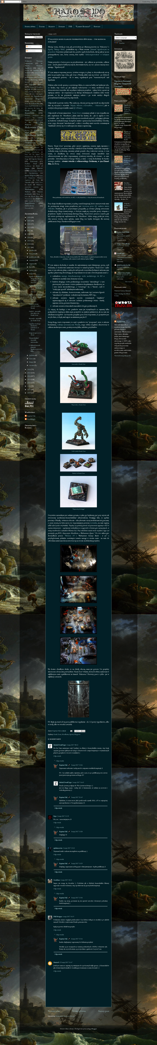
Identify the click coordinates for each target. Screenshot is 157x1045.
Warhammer (29, 189)
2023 (29, 227)
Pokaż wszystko (128, 281)
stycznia (31, 365)
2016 (29, 369)
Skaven (40, 168)
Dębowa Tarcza (36, 84)
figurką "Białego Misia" (56, 49)
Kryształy (27, 118)
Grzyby (40, 106)
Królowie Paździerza (32, 115)
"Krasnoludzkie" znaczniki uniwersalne (34, 340)
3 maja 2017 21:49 (77, 797)
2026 (29, 217)
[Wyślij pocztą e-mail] (75, 731)
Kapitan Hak (63, 765)
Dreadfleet (39, 87)
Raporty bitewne (37, 159)
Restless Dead (31, 163)
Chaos (35, 82)
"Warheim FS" (69, 535)
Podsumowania (29, 157)
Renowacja (33, 161)
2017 (29, 247)
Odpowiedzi (60, 761)
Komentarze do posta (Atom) (65, 1016)
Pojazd (38, 156)
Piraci (26, 154)
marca (31, 358)
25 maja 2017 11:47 (66, 962)
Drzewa (39, 89)
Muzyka (27, 138)
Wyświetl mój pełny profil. (122, 355)
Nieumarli (29, 140)
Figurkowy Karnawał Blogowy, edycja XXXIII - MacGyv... (35, 279)
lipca (31, 267)
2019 (29, 240)
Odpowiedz (57, 756)
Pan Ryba (38, 150)
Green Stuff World (30, 106)
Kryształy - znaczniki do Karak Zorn (35, 319)
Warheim (27, 192)
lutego (31, 362)
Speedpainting (33, 173)
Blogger (94, 1029)
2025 (29, 220)
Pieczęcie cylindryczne (32, 152)
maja (31, 273)
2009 (29, 393)
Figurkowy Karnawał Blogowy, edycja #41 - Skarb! (127, 135)
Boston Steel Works (123, 232)
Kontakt (97, 26)
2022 (29, 230)
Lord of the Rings (34, 121)
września (32, 260)
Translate (122, 43)
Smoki (30, 171)
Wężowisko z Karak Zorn (78, 405)
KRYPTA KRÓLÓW (123, 265)
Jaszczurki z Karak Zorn (78, 364)
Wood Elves (35, 196)
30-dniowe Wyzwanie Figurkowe (34, 65)
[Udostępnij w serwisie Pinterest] (84, 731)
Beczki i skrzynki (37, 75)
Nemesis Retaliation (123, 267)
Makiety (51, 26)
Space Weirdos (38, 171)
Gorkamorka (35, 103)
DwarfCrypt (120, 253)
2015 (29, 373)
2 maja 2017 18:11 (66, 880)
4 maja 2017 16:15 (68, 916)
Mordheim (65, 734)
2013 (29, 379)
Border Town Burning (34, 78)
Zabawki (38, 201)
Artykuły (36, 70)
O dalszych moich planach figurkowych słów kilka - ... (35, 348)
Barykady (27, 75)
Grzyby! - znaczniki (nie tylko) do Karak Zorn (35, 313)
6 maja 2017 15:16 (77, 939)
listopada (32, 253)
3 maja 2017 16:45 (78, 782)
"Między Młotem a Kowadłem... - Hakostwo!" (87, 105)
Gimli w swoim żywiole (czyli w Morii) (34, 306)
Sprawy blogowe (74, 734)
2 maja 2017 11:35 (63, 816)
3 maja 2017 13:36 (77, 897)
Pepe (55, 816)
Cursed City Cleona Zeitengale (123, 247)
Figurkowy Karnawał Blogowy (34, 97)
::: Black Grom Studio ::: (124, 273)
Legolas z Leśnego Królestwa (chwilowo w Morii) (35, 327)
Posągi (26, 159)
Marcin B (56, 962)
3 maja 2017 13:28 (77, 831)
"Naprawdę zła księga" (78, 509)
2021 (29, 234)
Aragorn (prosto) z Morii (35, 334)
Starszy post (103, 1011)
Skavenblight (31, 419)
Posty (29, 46)
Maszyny (27, 130)
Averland (27, 72)
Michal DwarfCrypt (59, 745)
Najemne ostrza (38, 138)
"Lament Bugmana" (83, 26)
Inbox (38, 108)
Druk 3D (30, 89)
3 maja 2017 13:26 (77, 765)
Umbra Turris (39, 182)
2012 (29, 383)
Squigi (41, 175)
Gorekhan (56, 880)
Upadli (29, 185)
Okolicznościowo (30, 142)
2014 (29, 376)
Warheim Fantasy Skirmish (122, 291)
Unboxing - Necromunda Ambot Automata (123, 236)
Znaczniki (28, 208)
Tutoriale (28, 182)
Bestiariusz (30, 77)
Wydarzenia (39, 198)
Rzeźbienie (28, 166)
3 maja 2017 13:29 (77, 863)
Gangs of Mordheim (123, 244)
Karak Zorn (57, 734)
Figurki (42, 26)
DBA (41, 82)
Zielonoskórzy (29, 206)
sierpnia (31, 263)
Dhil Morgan (57, 916)
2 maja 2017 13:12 (69, 848)
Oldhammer (28, 145)
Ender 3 (34, 94)
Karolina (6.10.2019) (127, 184)
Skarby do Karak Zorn (78, 473)
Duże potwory (29, 92)
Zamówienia (30, 203)
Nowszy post (54, 1011)
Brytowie (27, 82)
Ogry (38, 140)
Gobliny (32, 101)
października (33, 257)
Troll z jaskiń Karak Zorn (78, 451)
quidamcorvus (57, 848)
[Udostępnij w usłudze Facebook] (82, 731)
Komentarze (32, 51)
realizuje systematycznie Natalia (68, 324)
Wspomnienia (28, 199)
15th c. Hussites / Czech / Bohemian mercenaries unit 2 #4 (124, 257)
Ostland (28, 149)
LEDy (36, 120)
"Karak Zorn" (76, 113)
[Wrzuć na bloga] (77, 731)
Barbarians (37, 73)
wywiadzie (93, 523)
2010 (29, 389)
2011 (29, 386)
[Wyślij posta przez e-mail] (71, 731)
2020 (29, 237)
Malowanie (30, 127)
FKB (70, 26)
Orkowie (36, 147)
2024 (29, 224)
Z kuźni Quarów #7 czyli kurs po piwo (124, 276)
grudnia (31, 250)
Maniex (79, 108)
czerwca (32, 270)
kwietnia (32, 355)
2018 (29, 244)
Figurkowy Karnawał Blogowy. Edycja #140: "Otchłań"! (122, 84)
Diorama (31, 87)
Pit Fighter (36, 154)
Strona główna (30, 26)
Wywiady (30, 201)
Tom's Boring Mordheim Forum (122, 295)
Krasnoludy (29, 113)
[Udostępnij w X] (80, 731)
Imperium (30, 108)
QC (74, 108)
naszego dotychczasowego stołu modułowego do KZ (82, 276)
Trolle (37, 180)
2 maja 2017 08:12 (72, 745)
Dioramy (62, 26)
